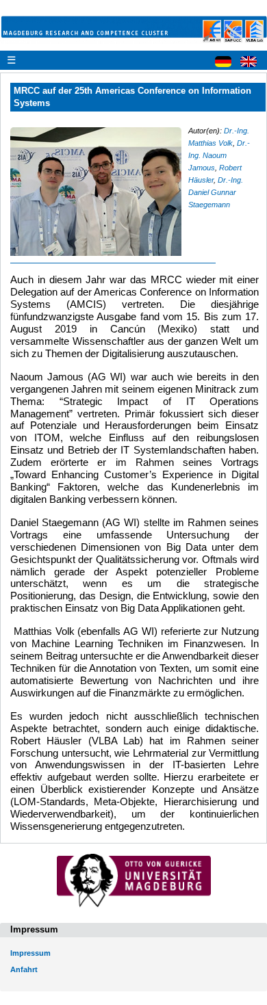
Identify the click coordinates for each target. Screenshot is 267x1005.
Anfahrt (24, 969)
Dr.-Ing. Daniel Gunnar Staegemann (215, 192)
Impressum (30, 953)
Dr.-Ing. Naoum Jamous (219, 155)
